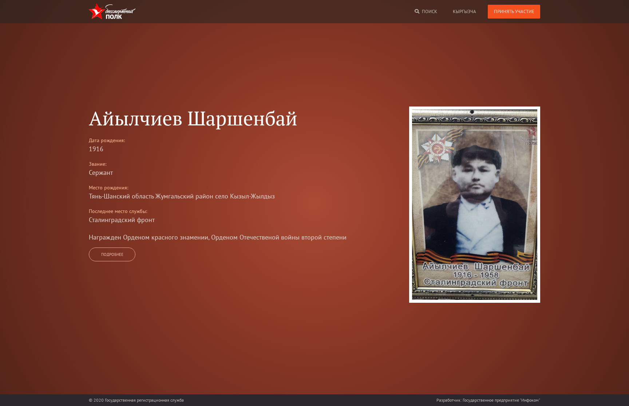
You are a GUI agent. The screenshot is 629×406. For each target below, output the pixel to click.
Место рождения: (108, 187)
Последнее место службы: (118, 211)
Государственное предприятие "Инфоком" (501, 400)
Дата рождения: (107, 140)
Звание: (97, 164)
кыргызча (464, 11)
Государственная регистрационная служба (144, 400)
